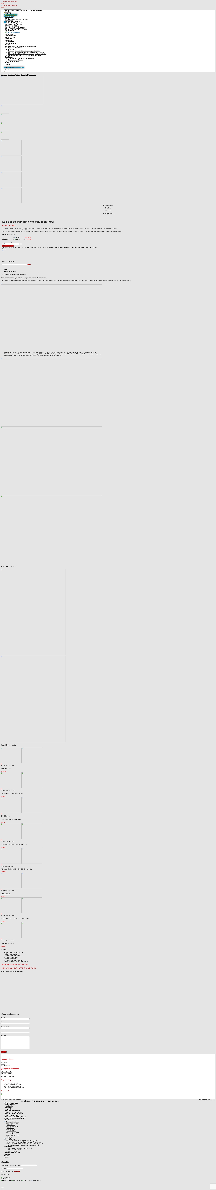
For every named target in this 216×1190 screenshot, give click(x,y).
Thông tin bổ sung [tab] (10, 271)
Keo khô (9, 1137)
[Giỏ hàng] (5, 22)
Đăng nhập (17, 1171)
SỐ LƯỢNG (5, 239)
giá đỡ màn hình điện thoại (63, 247)
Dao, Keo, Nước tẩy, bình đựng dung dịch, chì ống (24, 51)
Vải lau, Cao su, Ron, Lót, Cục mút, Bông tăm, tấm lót (25, 55)
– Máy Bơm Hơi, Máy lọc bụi (13, 1112)
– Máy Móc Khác (9, 1120)
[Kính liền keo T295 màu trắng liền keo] (21, 787)
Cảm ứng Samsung (13, 1132)
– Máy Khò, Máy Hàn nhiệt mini (14, 1118)
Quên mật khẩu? (6, 1174)
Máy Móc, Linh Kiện (12, 1103)
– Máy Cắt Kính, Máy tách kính (13, 1113)
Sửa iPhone (8, 57)
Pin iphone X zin (6, 768)
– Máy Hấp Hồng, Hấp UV (12, 1110)
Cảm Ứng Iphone (12, 1123)
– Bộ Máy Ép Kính (9, 1104)
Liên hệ (7, 64)
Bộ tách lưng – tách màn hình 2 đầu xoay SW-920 (15, 918)
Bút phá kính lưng (6, 894)
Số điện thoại (5, 1026)
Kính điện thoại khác (13, 1135)
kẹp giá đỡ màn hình (91, 247)
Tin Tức (7, 63)
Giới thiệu (8, 12)
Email (2, 1022)
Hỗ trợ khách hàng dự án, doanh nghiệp (16, 961)
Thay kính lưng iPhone (15, 60)
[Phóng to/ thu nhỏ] (3, 1187)
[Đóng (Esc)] (1, 1187)
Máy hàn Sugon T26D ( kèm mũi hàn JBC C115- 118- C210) (23, 10)
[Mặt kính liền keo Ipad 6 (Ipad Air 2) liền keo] (21, 838)
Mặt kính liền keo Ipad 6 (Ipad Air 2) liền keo (14, 844)
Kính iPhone (11, 1125)
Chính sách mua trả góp (11, 957)
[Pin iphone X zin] (21, 762)
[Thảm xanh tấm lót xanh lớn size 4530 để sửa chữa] (21, 863)
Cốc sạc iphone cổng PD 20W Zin (11, 819)
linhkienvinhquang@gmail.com (16, 1087)
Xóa (11, 242)
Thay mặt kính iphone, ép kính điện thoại (21, 58)
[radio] (22, 237)
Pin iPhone (10, 1128)
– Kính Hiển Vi (8, 1109)
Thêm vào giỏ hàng (8, 245)
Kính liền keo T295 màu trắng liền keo (12, 793)
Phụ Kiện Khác (10, 49)
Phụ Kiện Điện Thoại (13, 32)
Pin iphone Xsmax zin (7, 943)
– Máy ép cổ (8, 1107)
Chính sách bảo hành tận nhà (13, 960)
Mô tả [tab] (6, 269)
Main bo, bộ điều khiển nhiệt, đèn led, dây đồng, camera (26, 52)
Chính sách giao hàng (10, 958)
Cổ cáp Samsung (12, 1134)
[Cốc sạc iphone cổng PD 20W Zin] (21, 812)
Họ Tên (3, 1017)
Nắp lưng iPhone (12, 1126)
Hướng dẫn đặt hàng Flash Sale (13, 952)
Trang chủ (4, 75)
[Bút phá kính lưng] (21, 888)
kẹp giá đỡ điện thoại (78, 247)
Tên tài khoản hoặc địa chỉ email (11, 1165)
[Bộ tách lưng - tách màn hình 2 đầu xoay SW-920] (21, 912)
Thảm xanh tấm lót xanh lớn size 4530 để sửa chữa (16, 869)
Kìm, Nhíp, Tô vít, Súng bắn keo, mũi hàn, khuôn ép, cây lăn (27, 54)
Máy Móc (9, 14)
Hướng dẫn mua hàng (10, 954)
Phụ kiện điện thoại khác (28, 75)
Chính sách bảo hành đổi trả (12, 955)
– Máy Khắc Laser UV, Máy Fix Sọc (15, 1116)
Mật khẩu (4, 1168)
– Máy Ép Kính (8, 1106)
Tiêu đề (3, 1031)
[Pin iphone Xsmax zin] (21, 937)
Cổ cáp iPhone (11, 1131)
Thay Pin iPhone (13, 61)
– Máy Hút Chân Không (11, 1115)
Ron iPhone (11, 1129)
